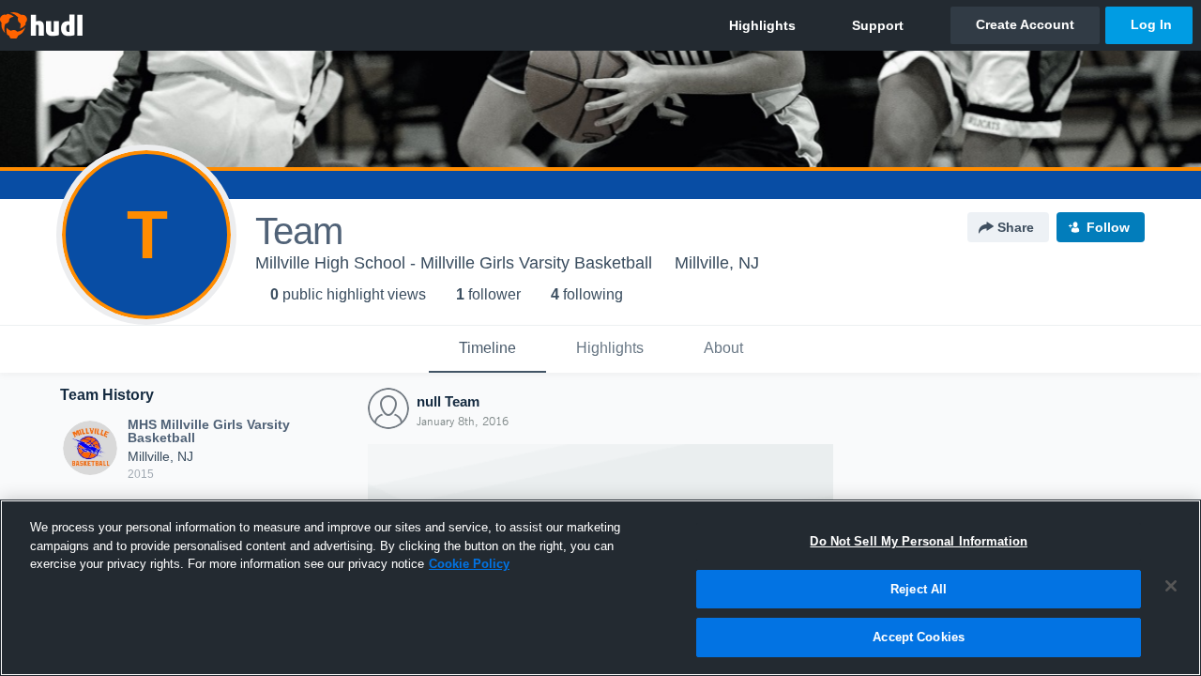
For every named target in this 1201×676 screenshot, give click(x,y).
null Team (448, 401)
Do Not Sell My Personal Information (918, 541)
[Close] (1171, 586)
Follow (1108, 227)
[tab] (487, 349)
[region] (600, 587)
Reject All (918, 589)
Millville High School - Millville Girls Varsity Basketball (453, 263)
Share (1015, 227)
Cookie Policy (469, 564)
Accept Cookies (919, 637)
